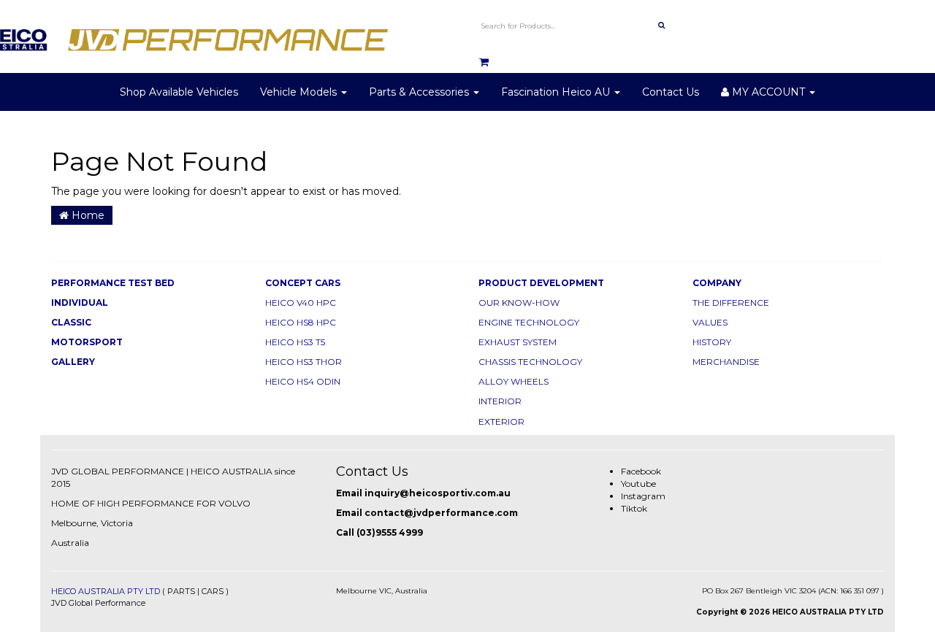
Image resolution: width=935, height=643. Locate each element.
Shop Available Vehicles (179, 92)
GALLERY (73, 361)
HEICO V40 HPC (300, 302)
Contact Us (670, 92)
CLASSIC (71, 322)
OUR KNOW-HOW (519, 302)
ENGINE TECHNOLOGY (528, 322)
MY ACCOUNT (768, 92)
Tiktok (634, 508)
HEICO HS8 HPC (300, 322)
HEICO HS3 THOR (303, 361)
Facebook (641, 471)
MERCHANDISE (726, 361)
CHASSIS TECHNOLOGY (530, 361)
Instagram (643, 495)
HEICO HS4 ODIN (302, 381)
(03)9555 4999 (389, 532)
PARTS (181, 591)
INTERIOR (500, 401)
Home (86, 215)
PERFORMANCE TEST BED (113, 282)
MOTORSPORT (87, 341)
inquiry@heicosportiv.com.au (438, 493)
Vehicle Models (300, 92)
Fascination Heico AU (557, 92)
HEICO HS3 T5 (295, 341)
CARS (213, 591)
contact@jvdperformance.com (441, 512)
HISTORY (711, 341)
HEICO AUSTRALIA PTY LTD (105, 591)
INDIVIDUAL (79, 302)
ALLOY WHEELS (513, 381)
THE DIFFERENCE (730, 302)
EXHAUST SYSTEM (517, 341)
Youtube (638, 483)
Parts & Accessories (420, 92)
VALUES (710, 322)
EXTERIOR (501, 421)
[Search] (661, 25)
